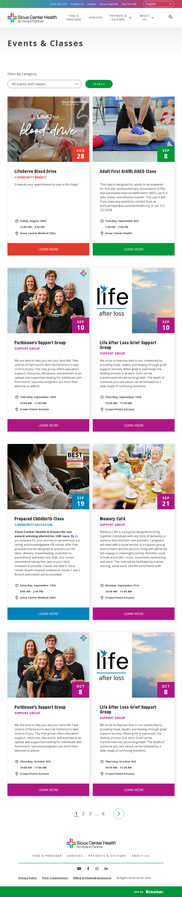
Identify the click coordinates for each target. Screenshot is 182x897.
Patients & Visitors (118, 17)
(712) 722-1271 (58, 4)
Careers (91, 4)
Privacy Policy (27, 878)
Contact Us (77, 4)
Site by (139, 891)
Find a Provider (73, 17)
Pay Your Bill (129, 4)
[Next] (118, 813)
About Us (145, 17)
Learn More (56, 251)
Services (95, 17)
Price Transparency (55, 878)
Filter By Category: (22, 74)
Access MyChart (109, 4)
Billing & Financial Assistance (92, 878)
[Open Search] (170, 17)
